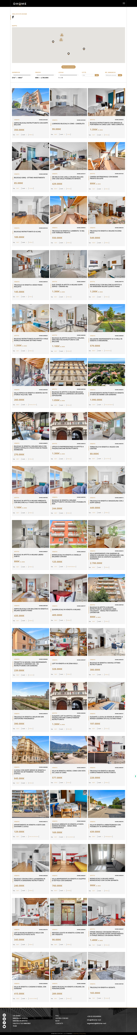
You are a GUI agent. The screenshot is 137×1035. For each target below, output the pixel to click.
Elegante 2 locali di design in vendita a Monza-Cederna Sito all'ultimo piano (106, 718)
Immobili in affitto (20, 1021)
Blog (57, 1021)
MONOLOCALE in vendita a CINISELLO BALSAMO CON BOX (66, 556)
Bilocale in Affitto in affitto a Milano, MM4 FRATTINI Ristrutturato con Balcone (68, 340)
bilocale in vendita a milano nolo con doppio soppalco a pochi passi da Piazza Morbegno (30, 448)
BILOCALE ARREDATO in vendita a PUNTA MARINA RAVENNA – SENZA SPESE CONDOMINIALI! (67, 826)
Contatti (59, 1023)
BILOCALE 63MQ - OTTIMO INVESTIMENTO (29, 178)
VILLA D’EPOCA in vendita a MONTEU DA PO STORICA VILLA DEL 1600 (30, 394)
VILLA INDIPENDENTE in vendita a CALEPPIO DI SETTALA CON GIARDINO (69, 880)
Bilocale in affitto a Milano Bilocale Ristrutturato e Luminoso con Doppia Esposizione (68, 394)
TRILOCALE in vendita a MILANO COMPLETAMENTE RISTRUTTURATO (103, 772)
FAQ (57, 1016)
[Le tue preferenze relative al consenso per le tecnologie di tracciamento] (135, 776)
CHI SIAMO (17, 1016)
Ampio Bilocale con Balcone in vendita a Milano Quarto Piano (31, 610)
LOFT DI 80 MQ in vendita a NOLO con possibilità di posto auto (29, 934)
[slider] (12, 75)
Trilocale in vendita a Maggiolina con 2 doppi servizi (106, 502)
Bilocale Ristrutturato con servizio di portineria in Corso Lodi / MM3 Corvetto (107, 124)
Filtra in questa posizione (68, 67)
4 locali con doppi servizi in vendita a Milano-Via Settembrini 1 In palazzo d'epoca (30, 772)
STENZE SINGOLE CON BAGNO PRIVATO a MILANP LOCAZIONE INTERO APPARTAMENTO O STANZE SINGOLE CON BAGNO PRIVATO (106, 933)
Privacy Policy (83, 1033)
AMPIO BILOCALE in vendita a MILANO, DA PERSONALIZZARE (68, 988)
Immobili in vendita (20, 1018)
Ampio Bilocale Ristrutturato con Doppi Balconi (31, 124)
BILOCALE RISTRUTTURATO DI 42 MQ (27, 232)
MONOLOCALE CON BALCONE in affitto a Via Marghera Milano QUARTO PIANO (106, 285)
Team (15, 1026)
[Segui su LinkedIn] (4, 1019)
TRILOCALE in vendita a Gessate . (103, 987)
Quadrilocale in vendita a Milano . (66, 609)
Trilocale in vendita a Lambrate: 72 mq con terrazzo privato (68, 232)
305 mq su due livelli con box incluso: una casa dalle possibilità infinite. (68, 178)
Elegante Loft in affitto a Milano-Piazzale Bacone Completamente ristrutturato (66, 717)
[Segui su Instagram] (4, 1015)
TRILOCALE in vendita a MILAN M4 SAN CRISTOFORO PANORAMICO (29, 718)
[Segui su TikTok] (4, 1022)
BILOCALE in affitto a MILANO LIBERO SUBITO (28, 555)
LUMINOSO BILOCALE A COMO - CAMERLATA (68, 124)
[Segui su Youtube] (4, 1026)
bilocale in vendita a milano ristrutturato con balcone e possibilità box (69, 502)
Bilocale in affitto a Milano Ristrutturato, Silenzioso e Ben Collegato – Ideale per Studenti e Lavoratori (104, 609)
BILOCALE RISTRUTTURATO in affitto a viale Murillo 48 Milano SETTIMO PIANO (31, 339)
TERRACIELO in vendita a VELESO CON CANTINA (104, 448)
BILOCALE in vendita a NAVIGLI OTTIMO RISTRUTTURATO (105, 664)
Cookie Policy (76, 1033)
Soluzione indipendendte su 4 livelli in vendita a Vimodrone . (106, 340)
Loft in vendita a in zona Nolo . (65, 663)
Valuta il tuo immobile (22, 1023)
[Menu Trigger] (124, 3)
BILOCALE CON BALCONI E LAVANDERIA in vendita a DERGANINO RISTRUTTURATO (29, 880)
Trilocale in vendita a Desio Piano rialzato (28, 286)
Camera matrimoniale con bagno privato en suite (104, 178)
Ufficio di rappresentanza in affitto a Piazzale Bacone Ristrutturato (68, 447)
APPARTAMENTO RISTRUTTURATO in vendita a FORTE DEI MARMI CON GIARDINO (107, 394)
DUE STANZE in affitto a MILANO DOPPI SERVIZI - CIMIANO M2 (67, 285)
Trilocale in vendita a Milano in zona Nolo (105, 232)
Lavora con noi (61, 1018)
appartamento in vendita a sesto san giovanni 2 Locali (29, 826)
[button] (53, 41)
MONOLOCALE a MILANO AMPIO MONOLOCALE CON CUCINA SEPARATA (104, 879)
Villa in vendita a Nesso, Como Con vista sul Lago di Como (68, 772)
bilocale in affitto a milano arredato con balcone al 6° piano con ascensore (30, 501)
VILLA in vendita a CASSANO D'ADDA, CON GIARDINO (30, 988)
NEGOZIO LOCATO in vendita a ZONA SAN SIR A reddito (68, 934)
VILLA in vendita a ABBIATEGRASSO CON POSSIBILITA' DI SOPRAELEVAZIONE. (105, 826)
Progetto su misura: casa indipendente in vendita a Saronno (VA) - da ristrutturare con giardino (30, 664)
